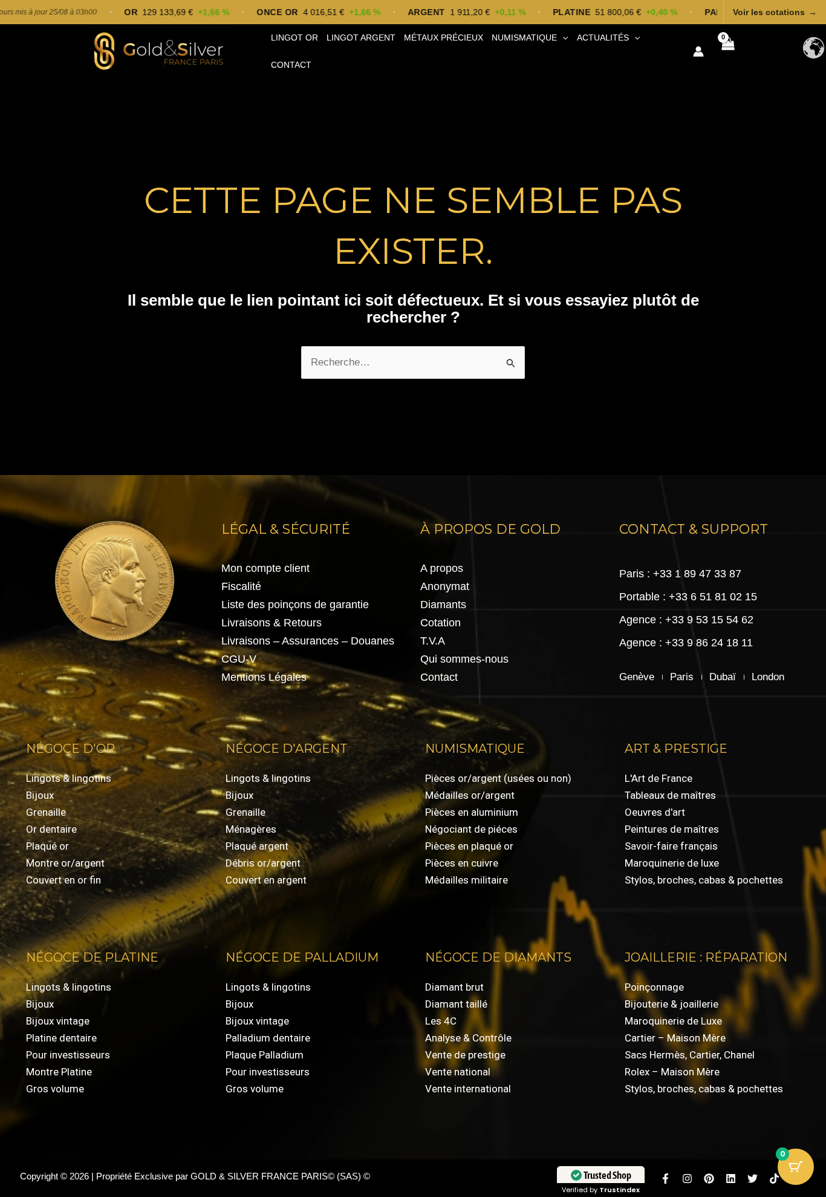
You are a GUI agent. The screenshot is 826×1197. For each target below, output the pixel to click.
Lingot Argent (361, 37)
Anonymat (444, 586)
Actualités (603, 37)
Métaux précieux (443, 37)
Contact (291, 65)
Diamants (443, 604)
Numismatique (524, 37)
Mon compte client (265, 568)
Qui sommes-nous (464, 659)
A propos (441, 568)
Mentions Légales (264, 677)
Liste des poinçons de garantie (295, 604)
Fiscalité (241, 586)
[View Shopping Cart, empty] (727, 51)
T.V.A (432, 641)
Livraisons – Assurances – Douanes (307, 641)
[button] (562, 37)
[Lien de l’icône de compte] (698, 51)
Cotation (440, 623)
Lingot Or (294, 37)
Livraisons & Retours (271, 623)
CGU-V (238, 659)
